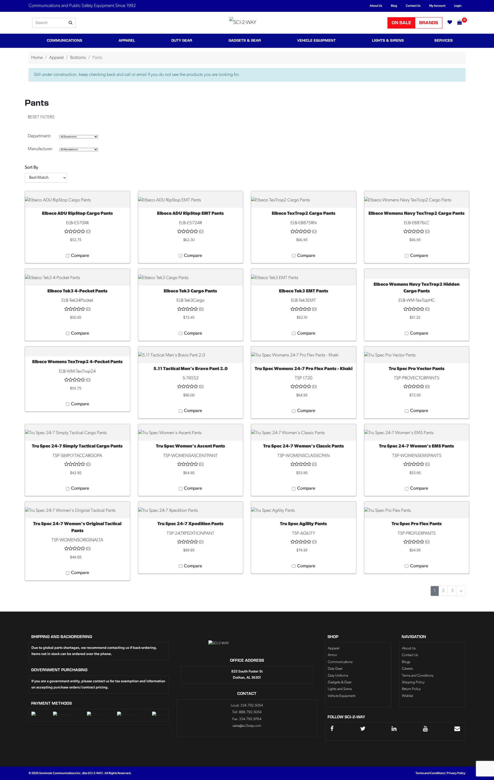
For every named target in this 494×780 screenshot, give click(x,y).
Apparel (56, 58)
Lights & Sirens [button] (388, 40)
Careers (407, 669)
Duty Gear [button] (181, 40)
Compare (80, 256)
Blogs (406, 662)
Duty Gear (335, 669)
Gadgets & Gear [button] (244, 40)
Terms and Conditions (417, 676)
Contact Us (413, 5)
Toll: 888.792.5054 (247, 712)
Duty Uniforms (338, 676)
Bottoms (78, 58)
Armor (332, 655)
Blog (394, 5)
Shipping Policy (413, 682)
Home (37, 58)
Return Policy (411, 689)
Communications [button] (64, 40)
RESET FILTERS (41, 117)
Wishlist (407, 696)
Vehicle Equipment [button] (316, 40)
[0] (457, 23)
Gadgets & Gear (339, 682)
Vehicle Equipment (341, 696)
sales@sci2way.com (247, 726)
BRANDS (428, 23)
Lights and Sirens (340, 689)
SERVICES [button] (443, 40)
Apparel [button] (127, 40)
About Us (376, 5)
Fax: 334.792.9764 (246, 719)
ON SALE (401, 23)
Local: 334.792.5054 (247, 705)
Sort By (31, 167)
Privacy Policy (456, 773)
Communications (340, 662)
